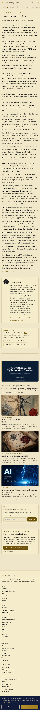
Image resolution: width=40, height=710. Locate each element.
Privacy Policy (5, 702)
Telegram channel (8, 670)
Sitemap (4, 600)
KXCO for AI (21, 345)
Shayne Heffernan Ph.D (18, 282)
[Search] (33, 3)
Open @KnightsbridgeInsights (17, 548)
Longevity (4, 634)
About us (4, 646)
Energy (28, 7)
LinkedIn (14, 318)
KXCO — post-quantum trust (10, 679)
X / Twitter (6, 667)
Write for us (4, 658)
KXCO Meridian (9, 341)
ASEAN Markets (6, 617)
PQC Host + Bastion (7, 689)
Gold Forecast (5, 615)
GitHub (31, 318)
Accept (29, 706)
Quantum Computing (7, 610)
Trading (5, 7)
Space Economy (6, 622)
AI (33, 7)
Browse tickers (5, 596)
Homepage (4, 588)
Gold (21, 7)
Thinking (4, 624)
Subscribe (32, 519)
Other (22, 320)
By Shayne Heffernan (7, 20)
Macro (3, 629)
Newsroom (4, 660)
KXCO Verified (5, 682)
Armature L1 (5, 691)
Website (14, 320)
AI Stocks (4, 607)
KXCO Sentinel (21, 341)
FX (17, 7)
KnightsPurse (5, 686)
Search (3, 593)
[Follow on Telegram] (37, 2)
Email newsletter (6, 672)
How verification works (8, 648)
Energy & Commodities (8, 619)
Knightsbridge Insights (8, 591)
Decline (10, 706)
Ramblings (4, 636)
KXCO (25, 333)
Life (2, 639)
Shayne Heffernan (13, 13)
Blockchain (4, 612)
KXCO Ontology (9, 345)
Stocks (12, 7)
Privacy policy (5, 655)
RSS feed (4, 598)
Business (23, 318)
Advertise (4, 650)
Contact (3, 653)
